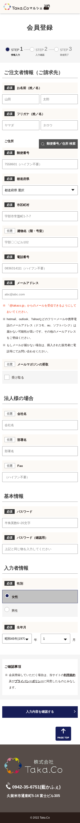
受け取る (18, 377)
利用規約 (69, 675)
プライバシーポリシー (29, 681)
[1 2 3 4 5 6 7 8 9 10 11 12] (55, 640)
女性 (15, 597)
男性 (15, 610)
